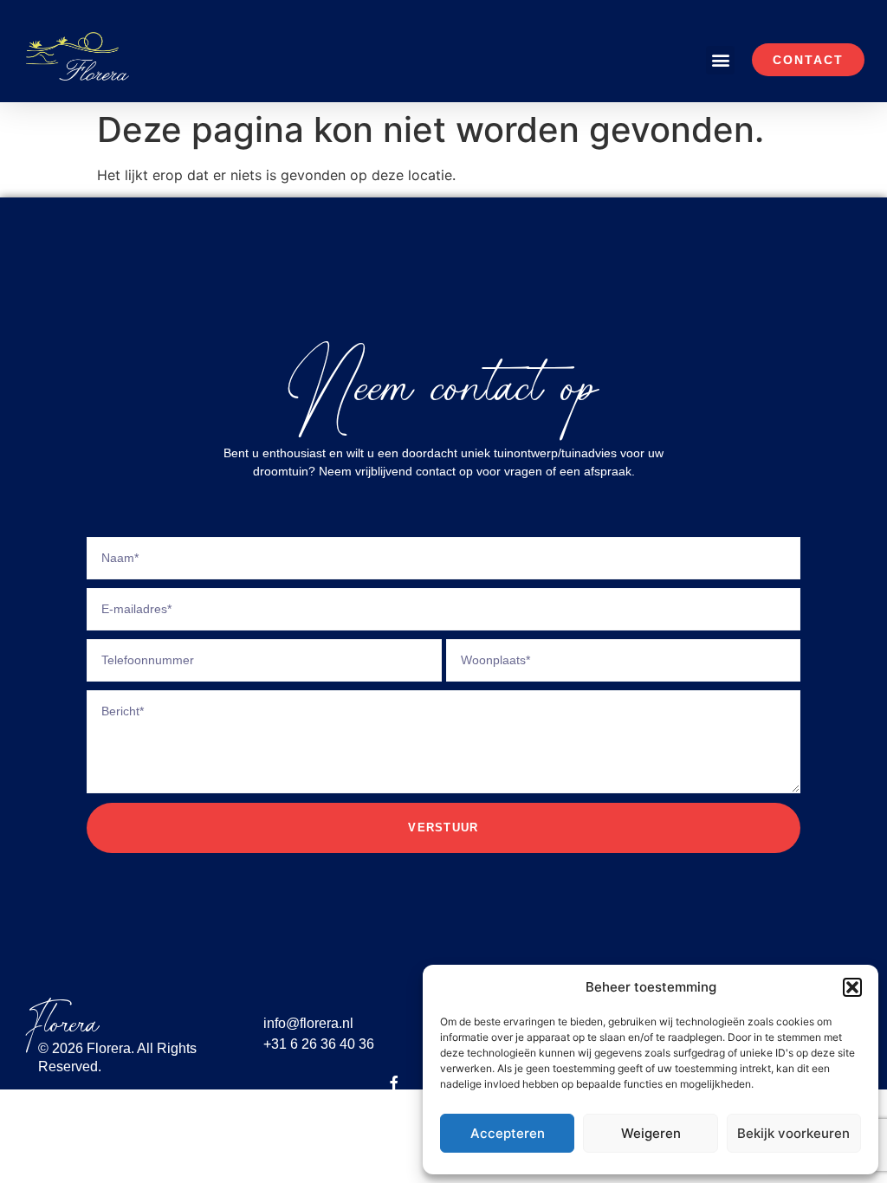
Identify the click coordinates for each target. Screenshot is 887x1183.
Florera (62, 1024)
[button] (852, 987)
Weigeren (651, 1133)
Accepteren (507, 1133)
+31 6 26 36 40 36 (318, 1044)
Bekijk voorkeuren (793, 1133)
